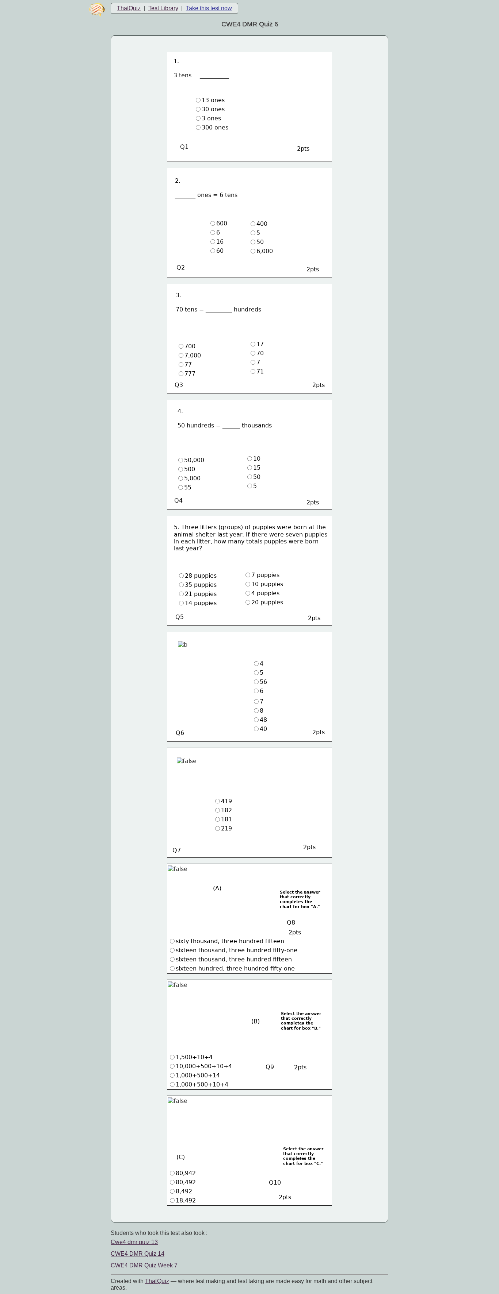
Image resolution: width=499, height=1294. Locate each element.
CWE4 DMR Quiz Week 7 (144, 1265)
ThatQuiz (129, 8)
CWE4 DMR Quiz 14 (137, 1254)
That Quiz (157, 1281)
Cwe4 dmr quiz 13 (134, 1242)
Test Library (163, 8)
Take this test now (209, 8)
